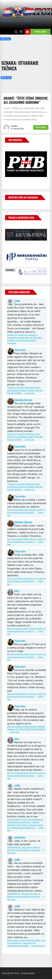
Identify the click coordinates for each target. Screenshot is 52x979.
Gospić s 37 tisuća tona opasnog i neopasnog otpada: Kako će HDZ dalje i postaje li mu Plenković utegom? (25, 337)
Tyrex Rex (20, 349)
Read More (41, 127)
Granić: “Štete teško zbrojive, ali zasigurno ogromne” (26, 100)
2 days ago (29, 393)
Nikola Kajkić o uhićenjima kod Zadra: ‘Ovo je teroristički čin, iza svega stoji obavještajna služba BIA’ (26, 943)
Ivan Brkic (19, 837)
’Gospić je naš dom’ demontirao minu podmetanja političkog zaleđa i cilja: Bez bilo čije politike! (25, 390)
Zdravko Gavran (23, 399)
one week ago (37, 946)
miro (16, 590)
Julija (17, 300)
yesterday (11, 343)
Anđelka (14, 126)
